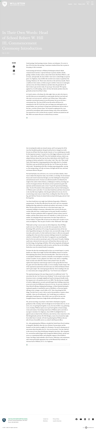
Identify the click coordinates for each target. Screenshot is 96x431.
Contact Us (45, 418)
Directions (45, 420)
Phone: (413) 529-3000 (13, 422)
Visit (75, 4)
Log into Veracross (57, 420)
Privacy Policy (56, 418)
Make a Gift (81, 4)
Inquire (70, 4)
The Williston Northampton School (18, 418)
